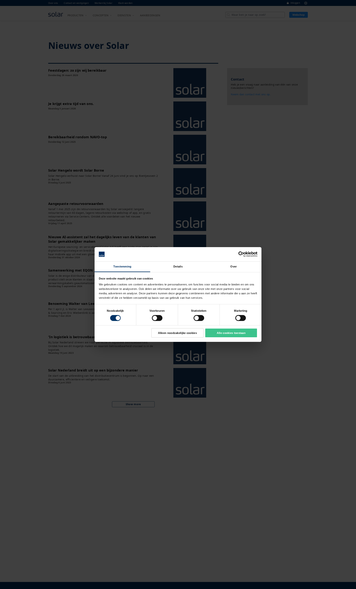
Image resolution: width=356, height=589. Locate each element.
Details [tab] (178, 266)
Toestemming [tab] (122, 266)
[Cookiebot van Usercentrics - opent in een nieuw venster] (241, 254)
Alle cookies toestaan (231, 332)
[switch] (157, 318)
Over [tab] (233, 266)
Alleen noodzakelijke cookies (177, 332)
